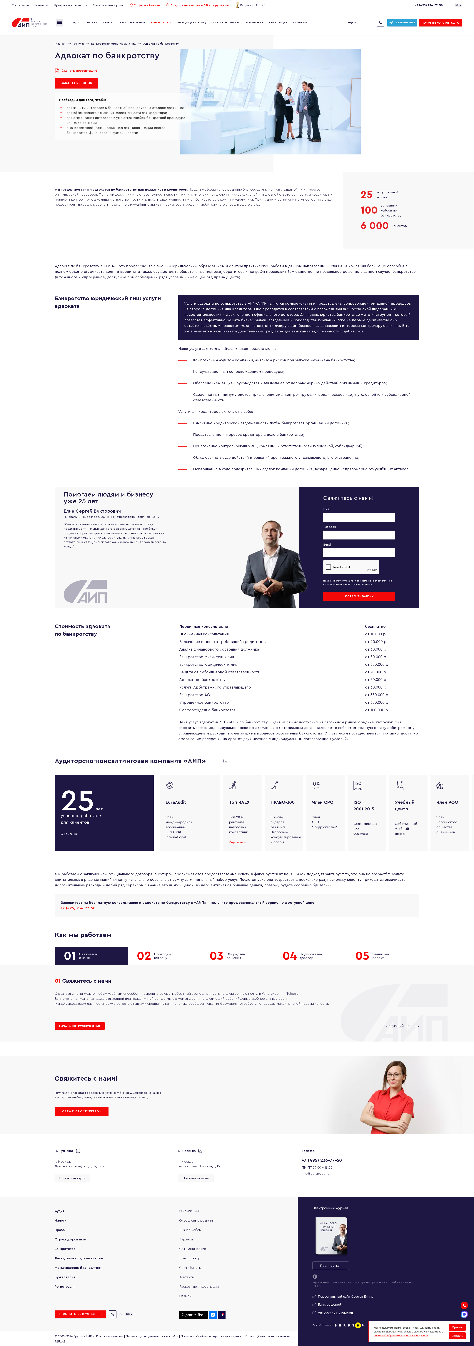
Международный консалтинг (78, 1267)
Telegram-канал (404, 22)
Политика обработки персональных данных (212, 1336)
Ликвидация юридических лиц (79, 1258)
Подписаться (330, 1265)
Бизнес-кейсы (190, 1230)
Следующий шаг (398, 1025)
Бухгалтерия (254, 22)
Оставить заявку (359, 596)
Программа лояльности (70, 5)
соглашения (367, 584)
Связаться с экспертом (81, 1111)
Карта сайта (169, 1336)
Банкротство (161, 22)
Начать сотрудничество (79, 1026)
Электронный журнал (108, 5)
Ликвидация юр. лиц (191, 22)
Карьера (186, 1239)
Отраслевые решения (197, 1220)
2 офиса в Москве (146, 5)
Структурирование (131, 22)
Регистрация (278, 22)
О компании (20, 5)
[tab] (91, 956)
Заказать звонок (76, 83)
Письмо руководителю (142, 1336)
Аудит (76, 22)
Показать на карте (72, 1178)
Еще (351, 22)
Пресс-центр (189, 1258)
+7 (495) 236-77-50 (429, 5)
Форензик (300, 22)
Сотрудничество (192, 1248)
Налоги (92, 22)
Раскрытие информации (199, 1286)
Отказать (457, 1335)
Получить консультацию (440, 22)
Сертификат (237, 842)
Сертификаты (190, 1267)
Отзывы (185, 1296)
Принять (457, 1327)
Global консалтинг (226, 22)
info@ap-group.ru (316, 1173)
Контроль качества (109, 1336)
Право (107, 22)
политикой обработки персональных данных (401, 1335)
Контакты (41, 5)
